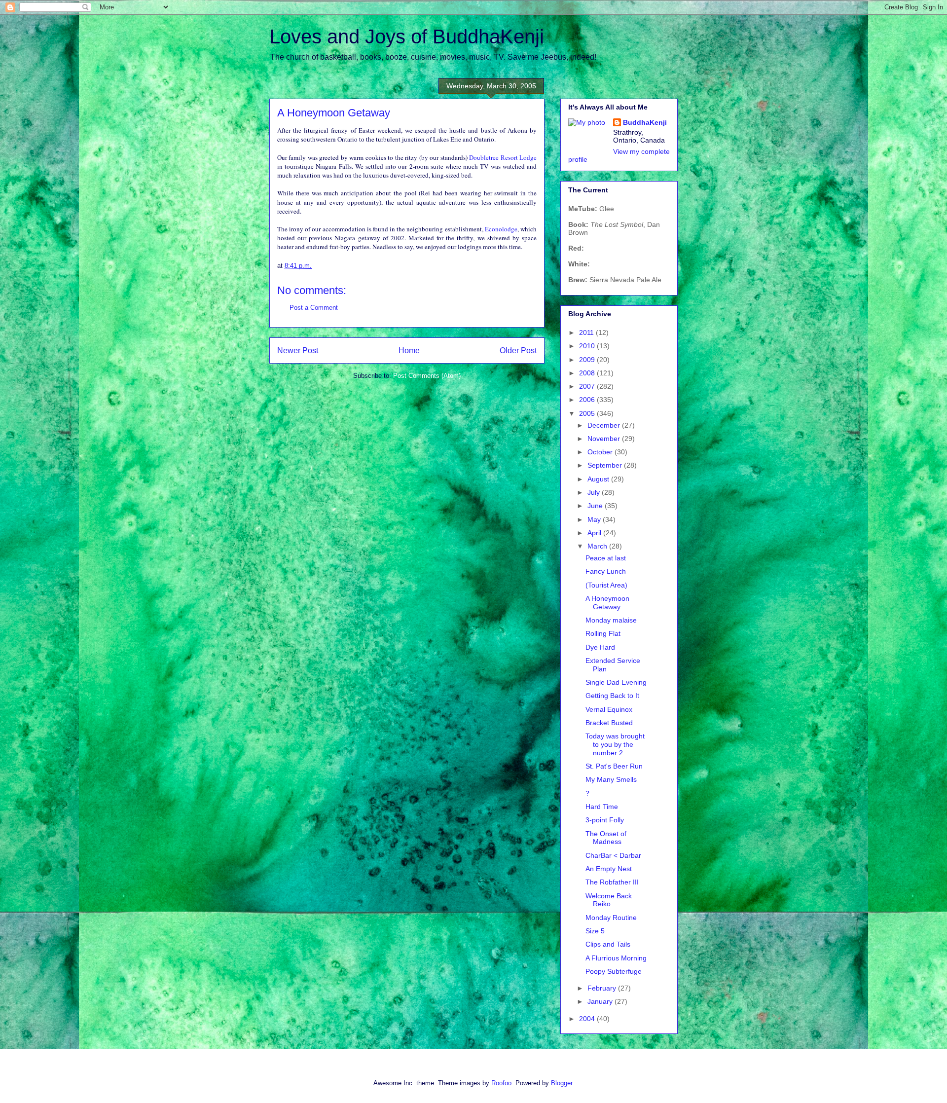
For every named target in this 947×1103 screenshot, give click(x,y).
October (601, 452)
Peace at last (605, 558)
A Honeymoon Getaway (607, 602)
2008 (588, 373)
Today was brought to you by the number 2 (615, 744)
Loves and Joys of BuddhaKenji (406, 36)
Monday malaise (611, 620)
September (605, 465)
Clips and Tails (607, 944)
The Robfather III (612, 882)
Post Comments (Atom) (427, 375)
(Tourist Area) (606, 585)
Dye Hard (600, 647)
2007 (588, 386)
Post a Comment (314, 307)
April (595, 533)
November (604, 438)
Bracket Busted (609, 723)
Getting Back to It (612, 695)
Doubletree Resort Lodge (503, 157)
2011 (587, 332)
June (596, 506)
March (598, 546)
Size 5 (595, 931)
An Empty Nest (608, 869)
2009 (588, 360)
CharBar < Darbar (613, 855)
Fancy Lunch (605, 571)
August (599, 479)
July (594, 492)
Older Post (518, 350)
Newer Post (297, 350)
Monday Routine (611, 917)
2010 (588, 346)
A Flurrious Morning (616, 958)
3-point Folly (604, 820)
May (595, 519)
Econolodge (501, 228)
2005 (588, 413)
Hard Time (601, 806)
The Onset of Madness (605, 838)
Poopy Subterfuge (613, 971)
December (604, 425)
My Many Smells (611, 779)
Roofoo (501, 1083)
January (601, 1001)
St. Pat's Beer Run (614, 766)
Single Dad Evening (616, 682)
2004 (588, 1019)
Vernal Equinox (608, 709)
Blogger (561, 1083)
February (602, 988)
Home (409, 350)
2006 (588, 400)
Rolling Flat (602, 633)
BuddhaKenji (645, 122)
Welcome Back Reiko (608, 900)
